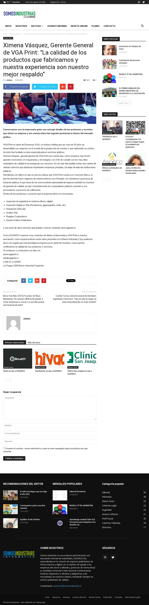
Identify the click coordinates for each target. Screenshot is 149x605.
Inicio (8, 26)
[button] (142, 26)
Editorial (106, 492)
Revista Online (79, 26)
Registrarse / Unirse (58, 2)
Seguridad (106, 509)
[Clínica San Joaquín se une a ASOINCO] (81, 358)
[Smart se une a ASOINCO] (17, 358)
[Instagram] (139, 2)
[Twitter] (143, 2)
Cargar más (123, 103)
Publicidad (107, 597)
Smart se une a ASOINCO (14, 371)
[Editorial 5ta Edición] (60, 495)
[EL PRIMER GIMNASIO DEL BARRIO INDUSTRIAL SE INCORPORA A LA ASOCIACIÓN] (109, 92)
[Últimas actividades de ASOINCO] (112, 159)
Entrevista (106, 496)
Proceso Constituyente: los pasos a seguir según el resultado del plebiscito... (135, 142)
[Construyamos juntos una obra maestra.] (10, 509)
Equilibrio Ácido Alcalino (30, 519)
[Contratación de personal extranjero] (109, 64)
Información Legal (132, 597)
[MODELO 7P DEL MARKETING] (109, 78)
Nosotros (21, 26)
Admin (9, 80)
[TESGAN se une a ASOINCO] (112, 127)
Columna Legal (131, 133)
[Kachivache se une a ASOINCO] (49, 358)
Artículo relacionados (14, 342)
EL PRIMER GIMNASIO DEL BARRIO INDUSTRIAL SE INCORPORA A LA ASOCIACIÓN (132, 91)
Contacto (109, 26)
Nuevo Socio (15, 34)
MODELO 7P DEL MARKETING (130, 74)
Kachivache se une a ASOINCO (48, 371)
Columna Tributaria (111, 523)
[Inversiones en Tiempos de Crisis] (109, 50)
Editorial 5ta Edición (78, 492)
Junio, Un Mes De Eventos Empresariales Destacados (135, 170)
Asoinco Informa (57, 26)
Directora (129, 164)
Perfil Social (107, 518)
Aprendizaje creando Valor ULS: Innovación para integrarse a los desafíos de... (83, 522)
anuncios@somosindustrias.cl (67, 585)
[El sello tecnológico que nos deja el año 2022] (10, 495)
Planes (96, 26)
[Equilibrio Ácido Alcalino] (10, 523)
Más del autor (34, 342)
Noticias (36, 26)
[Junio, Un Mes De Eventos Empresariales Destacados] (136, 159)
